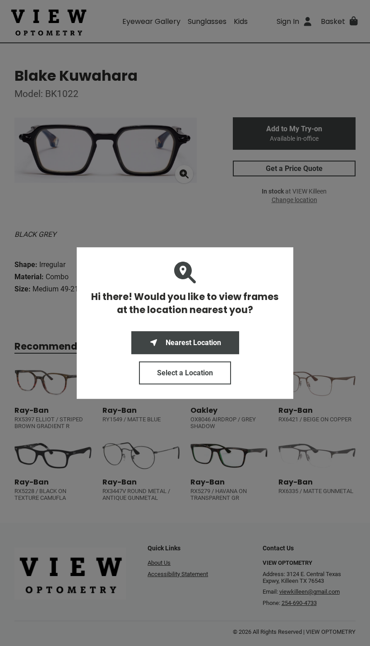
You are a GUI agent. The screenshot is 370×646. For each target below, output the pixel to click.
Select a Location (185, 373)
